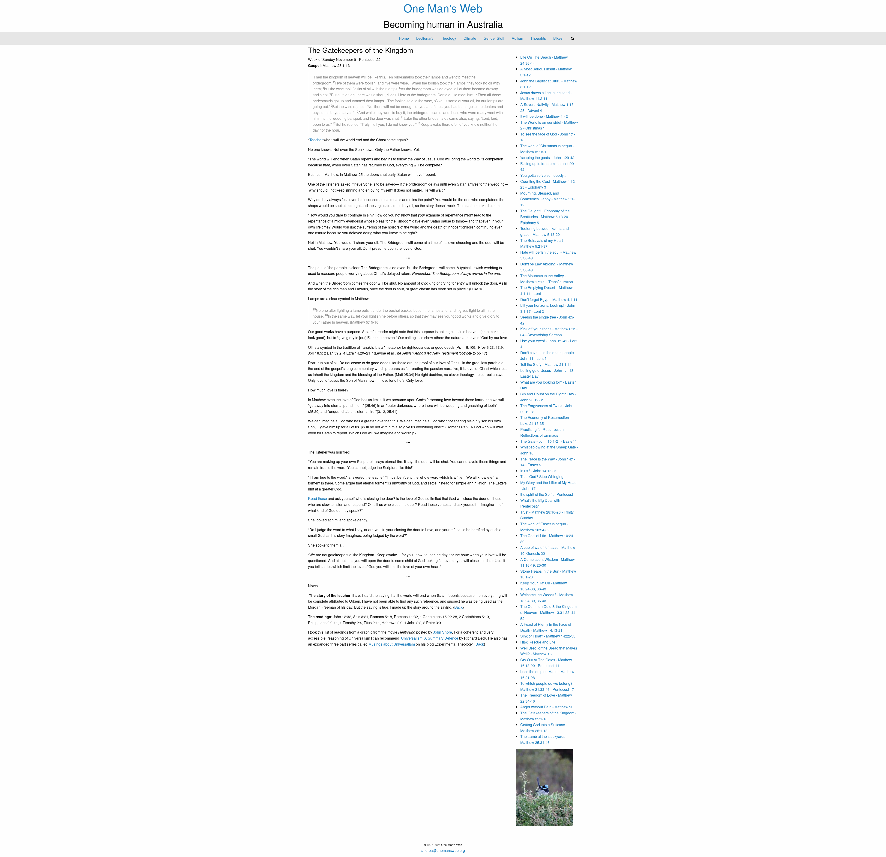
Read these (317, 498)
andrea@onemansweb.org (443, 850)
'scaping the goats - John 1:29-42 (547, 157)
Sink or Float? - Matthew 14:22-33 (547, 636)
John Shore (442, 632)
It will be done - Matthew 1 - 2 (544, 116)
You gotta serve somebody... (543, 175)
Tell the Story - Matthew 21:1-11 (546, 364)
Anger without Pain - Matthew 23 (546, 707)
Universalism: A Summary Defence (429, 638)
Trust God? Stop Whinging (541, 476)
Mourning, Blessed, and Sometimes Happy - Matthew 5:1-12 (547, 198)
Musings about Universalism (391, 644)
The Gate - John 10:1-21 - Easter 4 (548, 441)
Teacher (316, 139)
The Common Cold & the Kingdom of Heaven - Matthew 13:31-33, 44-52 (548, 612)
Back (458, 607)
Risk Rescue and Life (537, 642)
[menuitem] (404, 38)
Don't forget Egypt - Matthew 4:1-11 (549, 299)
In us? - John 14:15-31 (538, 470)
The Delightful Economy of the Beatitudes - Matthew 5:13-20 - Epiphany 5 (545, 216)
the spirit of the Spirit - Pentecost (546, 494)
